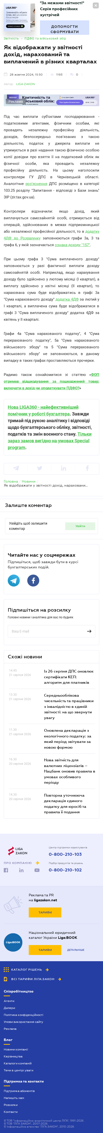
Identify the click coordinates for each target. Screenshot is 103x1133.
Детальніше (75, 950)
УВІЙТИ (80, 526)
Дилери (9, 1008)
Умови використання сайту (23, 1022)
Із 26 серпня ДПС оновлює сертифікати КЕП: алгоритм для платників (69, 676)
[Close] (96, 5)
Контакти (11, 1112)
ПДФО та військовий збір (45, 38)
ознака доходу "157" (72, 245)
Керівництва (13, 1056)
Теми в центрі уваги (18, 1070)
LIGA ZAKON (25, 84)
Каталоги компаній (18, 1063)
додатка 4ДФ (67, 299)
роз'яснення (36, 183)
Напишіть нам (14, 1098)
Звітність (11, 38)
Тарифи (45, 912)
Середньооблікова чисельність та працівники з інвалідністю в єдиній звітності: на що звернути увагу (69, 706)
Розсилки (11, 1105)
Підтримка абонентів (19, 1091)
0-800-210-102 (65, 870)
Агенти (9, 1001)
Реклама (10, 1029)
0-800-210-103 (65, 854)
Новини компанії (16, 1049)
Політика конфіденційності (23, 1015)
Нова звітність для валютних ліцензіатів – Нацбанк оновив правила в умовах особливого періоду (69, 771)
